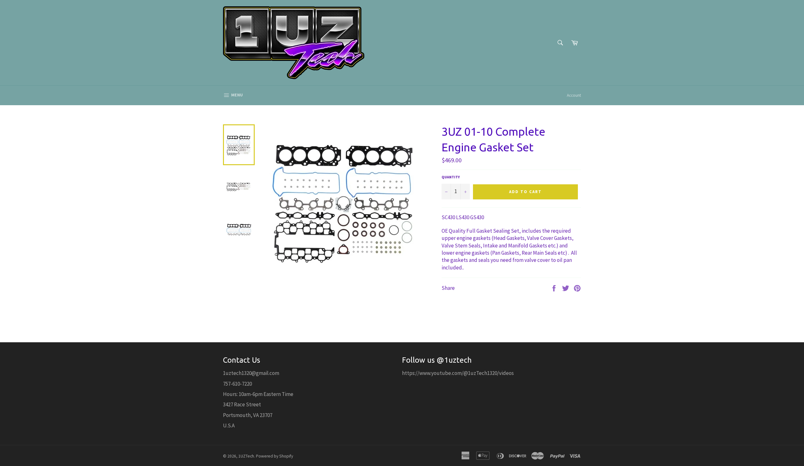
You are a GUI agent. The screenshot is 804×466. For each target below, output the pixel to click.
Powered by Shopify (274, 456)
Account (574, 95)
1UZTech (246, 456)
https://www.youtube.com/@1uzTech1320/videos (458, 373)
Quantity (451, 177)
